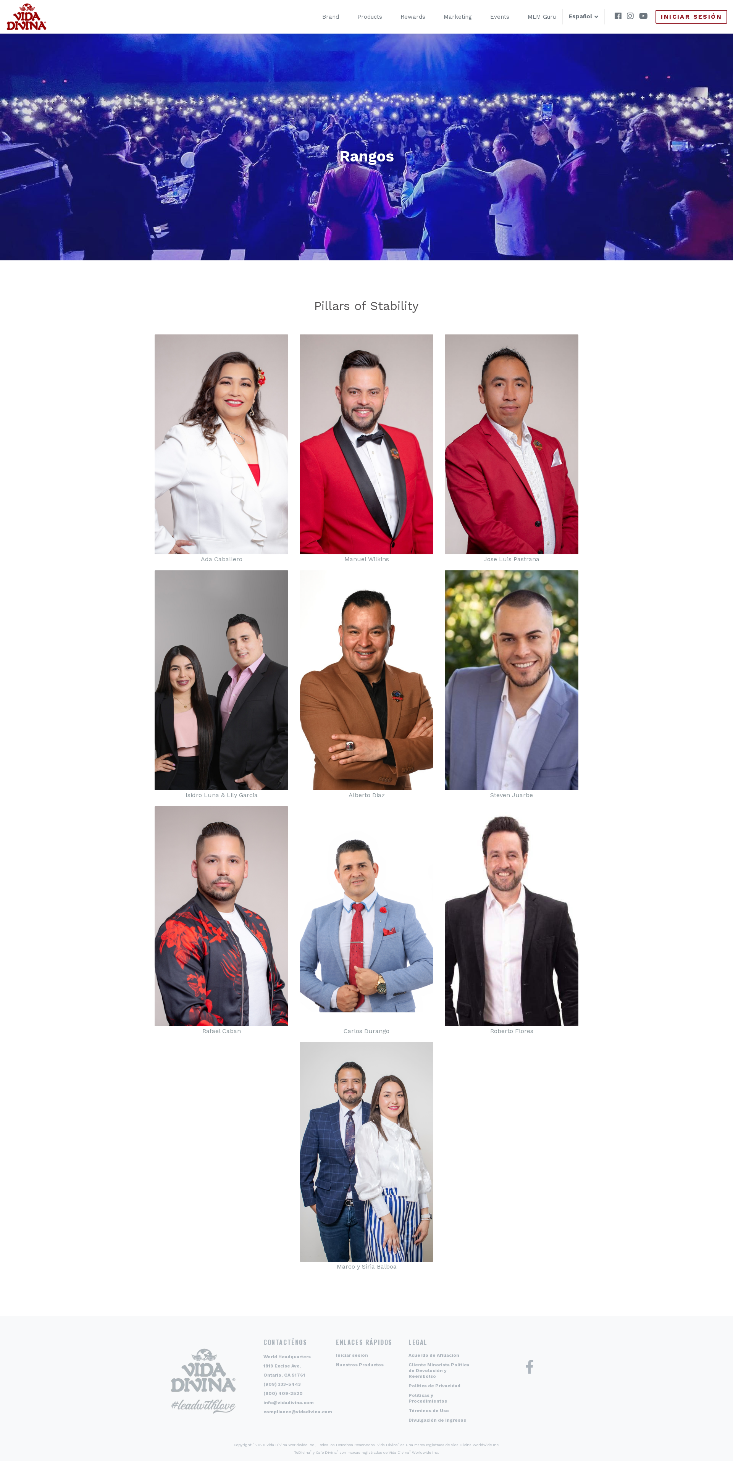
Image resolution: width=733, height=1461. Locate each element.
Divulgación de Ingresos (437, 1420)
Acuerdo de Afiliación (433, 1355)
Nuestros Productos (360, 1364)
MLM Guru (542, 16)
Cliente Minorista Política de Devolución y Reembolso (438, 1370)
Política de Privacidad (434, 1385)
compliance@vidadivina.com (297, 1411)
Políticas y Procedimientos (427, 1398)
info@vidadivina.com (288, 1402)
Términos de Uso (428, 1410)
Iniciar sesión (691, 16)
